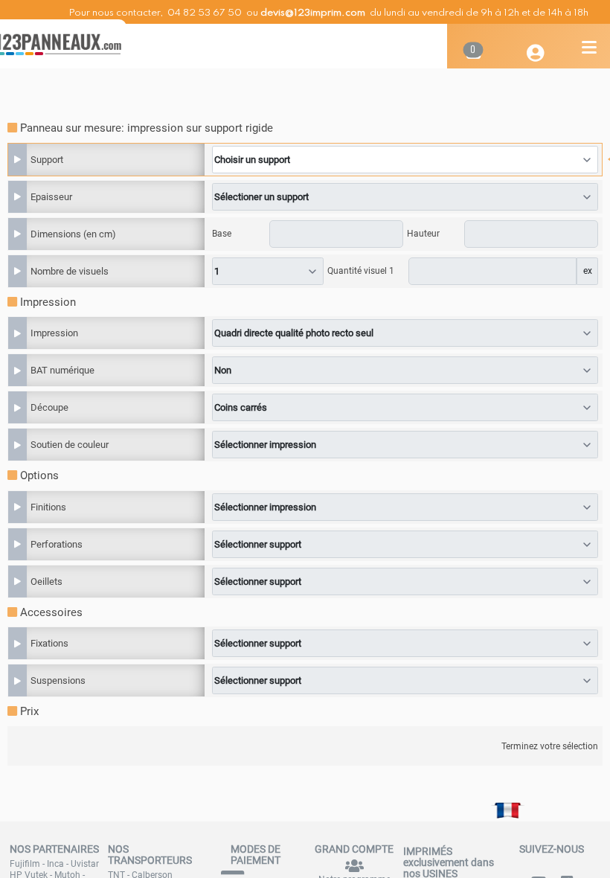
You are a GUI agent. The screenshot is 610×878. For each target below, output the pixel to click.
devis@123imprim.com (312, 13)
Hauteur (423, 233)
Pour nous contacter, (116, 13)
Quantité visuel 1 (360, 271)
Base (221, 233)
